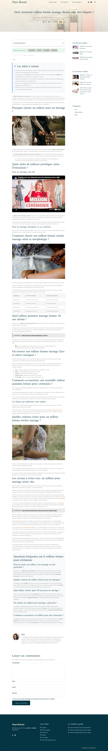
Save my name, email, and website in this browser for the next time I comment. (34, 698)
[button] (63, 43)
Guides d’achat (53, 2)
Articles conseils (76, 2)
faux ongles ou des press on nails (53, 410)
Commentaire (16, 662)
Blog (39, 17)
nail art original (27, 527)
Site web (14, 693)
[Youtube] (91, 2)
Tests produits (64, 2)
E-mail (14, 687)
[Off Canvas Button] (95, 2)
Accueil (35, 17)
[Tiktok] (88, 2)
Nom (13, 681)
